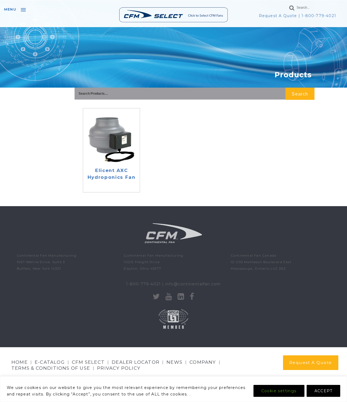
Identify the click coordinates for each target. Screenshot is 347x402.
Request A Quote (278, 15)
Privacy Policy (118, 368)
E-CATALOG (50, 362)
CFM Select (88, 362)
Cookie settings (279, 390)
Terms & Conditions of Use (50, 368)
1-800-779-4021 (318, 15)
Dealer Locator (135, 362)
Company (202, 362)
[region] (173, 389)
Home (19, 362)
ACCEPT (323, 390)
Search (300, 94)
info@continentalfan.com (193, 284)
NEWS (174, 362)
